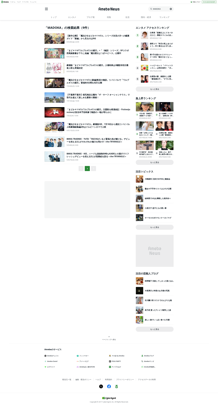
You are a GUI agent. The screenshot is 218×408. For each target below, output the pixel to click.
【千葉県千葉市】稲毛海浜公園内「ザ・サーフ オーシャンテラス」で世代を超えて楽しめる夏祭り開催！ (98, 96)
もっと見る (154, 89)
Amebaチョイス (53, 356)
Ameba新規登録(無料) (209, 2)
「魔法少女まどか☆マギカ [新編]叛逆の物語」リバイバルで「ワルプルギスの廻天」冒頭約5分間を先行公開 (98, 81)
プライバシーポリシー (125, 379)
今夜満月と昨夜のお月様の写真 (157, 290)
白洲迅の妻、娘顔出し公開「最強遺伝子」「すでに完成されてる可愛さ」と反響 (161, 78)
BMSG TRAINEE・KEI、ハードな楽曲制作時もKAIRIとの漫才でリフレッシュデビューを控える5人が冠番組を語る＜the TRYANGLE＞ (98, 155)
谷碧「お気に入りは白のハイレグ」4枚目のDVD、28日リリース (146, 136)
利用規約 (108, 379)
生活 (127, 17)
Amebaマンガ (149, 361)
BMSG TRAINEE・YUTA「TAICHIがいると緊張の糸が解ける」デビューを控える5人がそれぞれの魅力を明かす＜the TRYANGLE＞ (98, 140)
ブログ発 (91, 17)
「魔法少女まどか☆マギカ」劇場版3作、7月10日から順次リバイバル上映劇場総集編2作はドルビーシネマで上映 (98, 125)
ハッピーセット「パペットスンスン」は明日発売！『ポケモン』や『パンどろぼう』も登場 (161, 69)
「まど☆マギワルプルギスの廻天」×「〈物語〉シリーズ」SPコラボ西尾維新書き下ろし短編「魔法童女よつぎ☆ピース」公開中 (98, 52)
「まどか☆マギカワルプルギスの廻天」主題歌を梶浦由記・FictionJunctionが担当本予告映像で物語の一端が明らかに (98, 111)
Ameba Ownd (52, 361)
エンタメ (72, 17)
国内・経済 (146, 17)
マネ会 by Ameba (118, 356)
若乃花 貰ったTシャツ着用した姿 (158, 310)
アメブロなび (116, 367)
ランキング (164, 17)
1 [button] (87, 168)
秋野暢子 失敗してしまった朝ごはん (159, 281)
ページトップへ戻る (109, 339)
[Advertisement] (67, 199)
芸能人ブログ (196, 2)
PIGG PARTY (116, 361)
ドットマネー (84, 356)
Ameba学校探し (149, 367)
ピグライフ (51, 367)
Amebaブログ (149, 356)
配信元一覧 (66, 379)
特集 (109, 17)
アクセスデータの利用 (147, 379)
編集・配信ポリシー (83, 379)
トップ (54, 17)
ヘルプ (98, 379)
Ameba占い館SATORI (87, 367)
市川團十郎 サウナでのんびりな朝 (158, 300)
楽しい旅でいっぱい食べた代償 (157, 320)
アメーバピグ (84, 361)
